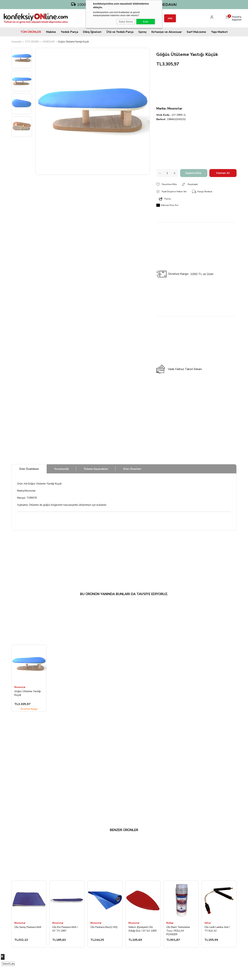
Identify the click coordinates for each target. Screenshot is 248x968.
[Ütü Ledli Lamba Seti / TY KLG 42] (219, 900)
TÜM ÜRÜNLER (30, 32)
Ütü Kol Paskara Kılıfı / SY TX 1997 (65, 928)
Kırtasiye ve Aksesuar (166, 32)
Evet (145, 21)
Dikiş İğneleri (92, 32)
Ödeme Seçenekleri (96, 469)
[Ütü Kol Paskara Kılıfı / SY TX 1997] (67, 900)
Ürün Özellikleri (29, 469)
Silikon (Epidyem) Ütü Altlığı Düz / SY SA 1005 (142, 928)
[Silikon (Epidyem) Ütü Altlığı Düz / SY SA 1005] (143, 900)
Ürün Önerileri (132, 469)
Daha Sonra (126, 21)
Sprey (142, 32)
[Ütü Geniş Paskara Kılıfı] (29, 900)
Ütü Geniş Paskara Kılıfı (27, 927)
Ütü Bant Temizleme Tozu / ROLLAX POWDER (178, 930)
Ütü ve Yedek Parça (119, 32)
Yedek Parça (69, 32)
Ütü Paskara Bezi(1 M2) (103, 927)
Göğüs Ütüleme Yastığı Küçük (27, 693)
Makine (51, 32)
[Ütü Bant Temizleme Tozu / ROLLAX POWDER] (181, 900)
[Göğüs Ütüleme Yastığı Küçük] (29, 664)
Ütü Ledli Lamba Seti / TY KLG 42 (217, 928)
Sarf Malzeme (196, 32)
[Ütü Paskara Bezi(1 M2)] (105, 900)
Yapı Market (219, 32)
